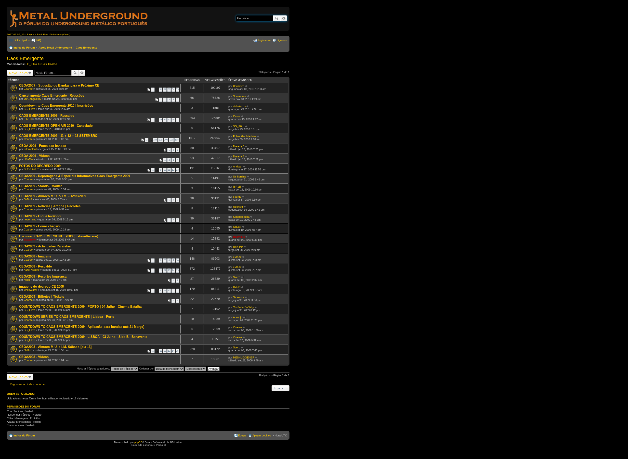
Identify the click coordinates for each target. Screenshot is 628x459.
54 (173, 89)
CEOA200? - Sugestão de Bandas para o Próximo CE (59, 85)
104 (155, 140)
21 (160, 270)
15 (177, 351)
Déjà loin (238, 246)
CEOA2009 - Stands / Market (40, 186)
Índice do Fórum (24, 47)
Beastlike (30, 239)
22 (165, 270)
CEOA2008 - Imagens (35, 256)
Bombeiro (238, 86)
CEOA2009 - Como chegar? (39, 226)
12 (173, 170)
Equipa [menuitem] (242, 435)
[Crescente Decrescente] (196, 368)
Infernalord (30, 149)
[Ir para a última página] (246, 86)
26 (173, 119)
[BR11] (28, 118)
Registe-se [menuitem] (264, 40)
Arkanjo (237, 317)
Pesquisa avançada (283, 18)
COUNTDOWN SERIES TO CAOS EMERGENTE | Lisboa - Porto (66, 317)
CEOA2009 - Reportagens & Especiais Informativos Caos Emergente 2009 (74, 176)
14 (173, 351)
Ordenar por (147, 368)
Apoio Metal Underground (55, 47)
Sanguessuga (241, 216)
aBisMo (28, 159)
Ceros (236, 116)
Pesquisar (276, 18)
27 (177, 119)
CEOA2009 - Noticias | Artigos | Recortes (49, 206)
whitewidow (30, 289)
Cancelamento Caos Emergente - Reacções (51, 95)
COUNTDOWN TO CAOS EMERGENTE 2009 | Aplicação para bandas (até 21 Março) (81, 327)
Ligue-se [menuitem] (282, 40)
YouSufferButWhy (243, 307)
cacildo (237, 196)
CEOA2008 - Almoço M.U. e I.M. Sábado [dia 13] (55, 347)
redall (27, 279)
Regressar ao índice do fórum (27, 384)
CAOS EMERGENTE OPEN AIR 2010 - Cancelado (56, 126)
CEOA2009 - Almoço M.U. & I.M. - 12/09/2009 (52, 196)
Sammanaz (240, 96)
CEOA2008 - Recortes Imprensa (42, 276)
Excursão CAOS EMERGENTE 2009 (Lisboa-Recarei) (58, 236)
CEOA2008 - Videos (34, 357)
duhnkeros (239, 106)
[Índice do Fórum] (79, 28)
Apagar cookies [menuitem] (261, 435)
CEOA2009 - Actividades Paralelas (45, 246)
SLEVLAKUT (31, 169)
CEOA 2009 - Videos (34, 156)
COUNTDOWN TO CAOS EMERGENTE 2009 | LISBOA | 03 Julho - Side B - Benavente (83, 337)
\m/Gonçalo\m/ (32, 98)
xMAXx (237, 256)
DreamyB (238, 146)
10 (165, 170)
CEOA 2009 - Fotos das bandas (42, 146)
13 (177, 170)
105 (160, 140)
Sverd (236, 277)
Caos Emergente (86, 47)
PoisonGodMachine (244, 136)
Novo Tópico (18, 73)
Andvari (237, 166)
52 (165, 89)
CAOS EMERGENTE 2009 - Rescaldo (46, 115)
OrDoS (42, 64)
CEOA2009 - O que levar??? (40, 216)
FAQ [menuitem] (38, 40)
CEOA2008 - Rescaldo (35, 266)
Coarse (52, 64)
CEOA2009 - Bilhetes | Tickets (41, 296)
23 (160, 119)
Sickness (238, 297)
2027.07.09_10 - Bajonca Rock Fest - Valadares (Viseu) (38, 34)
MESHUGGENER (243, 357)
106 (166, 140)
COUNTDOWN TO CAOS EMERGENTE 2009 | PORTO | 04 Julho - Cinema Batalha (80, 306)
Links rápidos (22, 40)
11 (169, 170)
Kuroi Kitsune (31, 269)
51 (160, 89)
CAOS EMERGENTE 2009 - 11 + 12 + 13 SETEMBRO (58, 136)
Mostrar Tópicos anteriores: (94, 368)
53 (169, 89)
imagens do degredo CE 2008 (41, 286)
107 (171, 140)
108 (177, 140)
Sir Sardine (239, 176)
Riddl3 (236, 287)
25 (169, 119)
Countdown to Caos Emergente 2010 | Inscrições (56, 105)
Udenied (238, 206)
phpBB (138, 442)
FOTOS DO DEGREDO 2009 (40, 166)
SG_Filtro (31, 64)
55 (177, 89)
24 (165, 119)
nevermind (30, 219)
